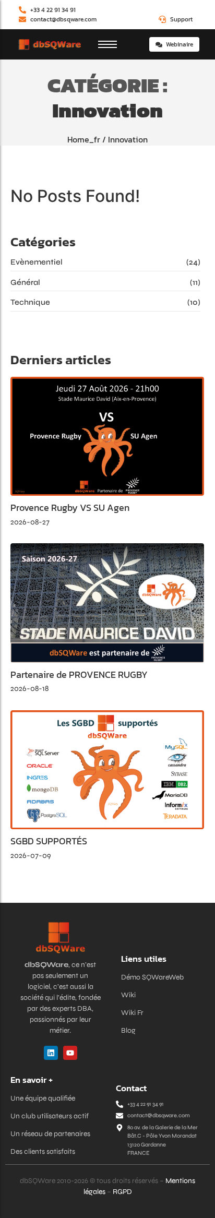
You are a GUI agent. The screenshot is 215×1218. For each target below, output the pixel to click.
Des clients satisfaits (42, 1151)
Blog (128, 1030)
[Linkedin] (51, 1053)
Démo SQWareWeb (152, 977)
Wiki (128, 994)
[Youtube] (70, 1053)
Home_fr (83, 139)
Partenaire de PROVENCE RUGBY (79, 674)
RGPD (122, 1191)
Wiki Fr (132, 1012)
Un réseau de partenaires (50, 1133)
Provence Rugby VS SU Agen (69, 508)
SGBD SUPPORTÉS (48, 841)
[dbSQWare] (49, 45)
